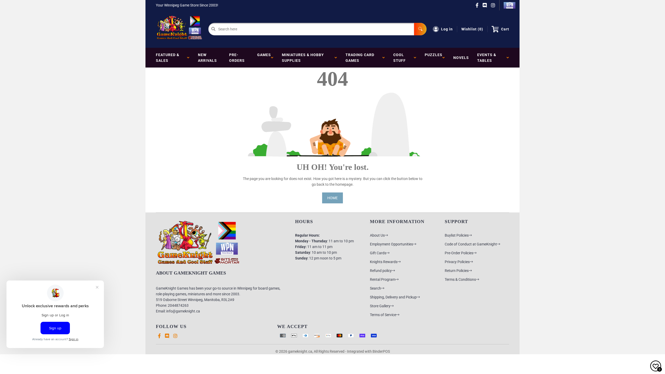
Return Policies (457, 271)
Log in (447, 29)
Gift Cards (378, 253)
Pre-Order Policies (459, 253)
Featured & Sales (167, 58)
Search (375, 288)
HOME (332, 198)
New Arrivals (207, 58)
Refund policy (381, 271)
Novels (461, 58)
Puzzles (433, 58)
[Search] (420, 29)
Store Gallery (380, 306)
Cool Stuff (400, 58)
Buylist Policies (457, 235)
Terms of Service (383, 315)
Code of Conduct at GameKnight (471, 244)
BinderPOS (381, 351)
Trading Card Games (359, 58)
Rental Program (382, 279)
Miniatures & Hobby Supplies (303, 58)
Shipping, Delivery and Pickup (393, 297)
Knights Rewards (383, 262)
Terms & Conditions (460, 279)
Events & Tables (486, 58)
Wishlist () (472, 29)
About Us (377, 235)
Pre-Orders (237, 58)
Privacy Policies (457, 262)
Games (264, 58)
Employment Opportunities (391, 244)
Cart (505, 29)
